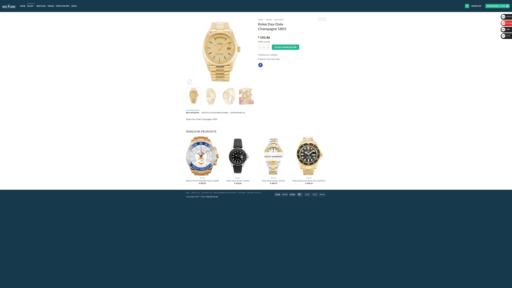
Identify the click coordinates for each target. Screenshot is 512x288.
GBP (506, 29)
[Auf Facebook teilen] (260, 65)
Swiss (74, 6)
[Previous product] (324, 19)
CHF (506, 36)
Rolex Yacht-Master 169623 (273, 181)
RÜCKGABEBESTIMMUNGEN (225, 193)
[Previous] (190, 51)
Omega (51, 6)
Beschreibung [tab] (192, 113)
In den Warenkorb (286, 47)
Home (22, 6)
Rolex (30, 6)
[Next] (249, 51)
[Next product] (319, 19)
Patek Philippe (62, 6)
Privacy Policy (254, 193)
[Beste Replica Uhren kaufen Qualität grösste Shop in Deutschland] (9, 6)
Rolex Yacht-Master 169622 (237, 181)
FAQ (187, 193)
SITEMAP (242, 193)
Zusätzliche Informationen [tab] (214, 113)
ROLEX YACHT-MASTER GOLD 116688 (202, 181)
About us (195, 193)
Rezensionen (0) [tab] (237, 113)
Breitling (41, 6)
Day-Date (279, 20)
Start (260, 20)
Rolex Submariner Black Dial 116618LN (309, 181)
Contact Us (206, 193)
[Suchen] (467, 6)
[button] (476, 6)
